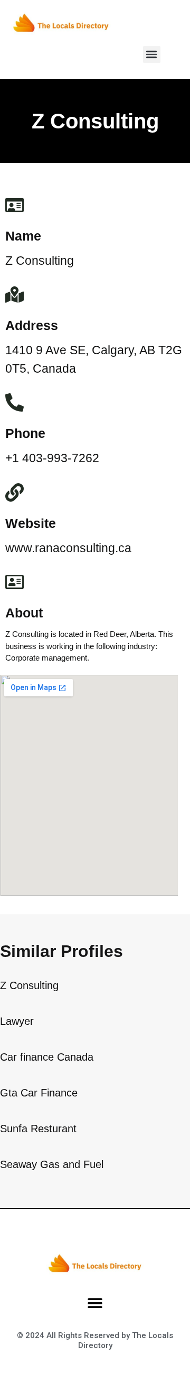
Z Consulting (29, 985)
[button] (151, 54)
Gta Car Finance (39, 1093)
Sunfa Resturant (38, 1128)
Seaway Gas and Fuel (51, 1164)
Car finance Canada (46, 1057)
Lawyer (17, 1021)
